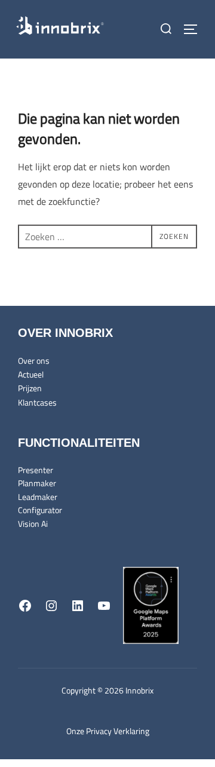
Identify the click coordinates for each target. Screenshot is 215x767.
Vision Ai (33, 523)
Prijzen (30, 388)
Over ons (34, 360)
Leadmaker (37, 496)
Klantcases (37, 402)
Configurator (40, 510)
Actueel (31, 374)
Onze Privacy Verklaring (107, 731)
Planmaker (37, 483)
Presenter (35, 470)
